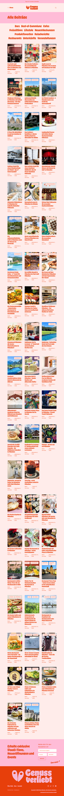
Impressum (16, 790)
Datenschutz (10, 790)
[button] (10, 7)
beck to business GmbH (51, 792)
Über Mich (10, 786)
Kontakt (20, 786)
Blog (15, 786)
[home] (32, 8)
